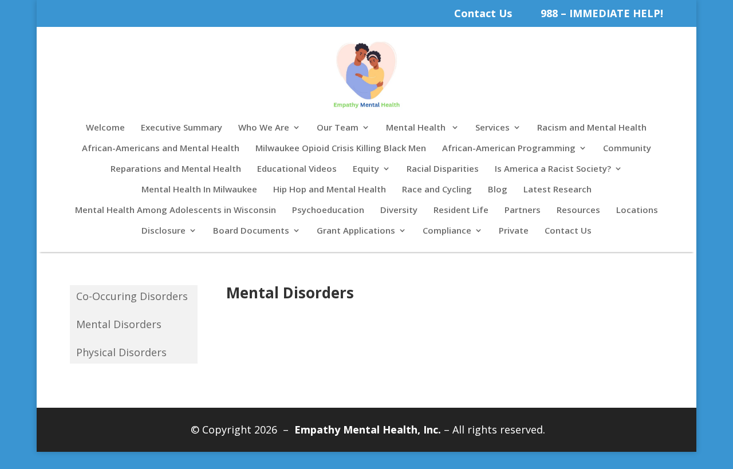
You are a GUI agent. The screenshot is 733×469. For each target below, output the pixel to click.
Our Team (337, 128)
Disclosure (163, 231)
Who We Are (263, 128)
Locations (637, 210)
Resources (578, 210)
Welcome (105, 128)
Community (627, 148)
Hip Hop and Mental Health (329, 190)
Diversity (398, 210)
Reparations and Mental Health (176, 169)
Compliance (447, 231)
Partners (523, 210)
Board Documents (251, 231)
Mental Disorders (118, 324)
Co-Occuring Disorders (132, 296)
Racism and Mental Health (592, 128)
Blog (497, 190)
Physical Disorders (121, 352)
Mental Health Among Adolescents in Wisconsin (175, 210)
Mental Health (417, 128)
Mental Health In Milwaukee (199, 190)
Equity (366, 169)
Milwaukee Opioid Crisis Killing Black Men (340, 148)
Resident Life (461, 210)
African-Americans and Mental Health (160, 148)
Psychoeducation (328, 210)
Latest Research (557, 190)
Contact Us (483, 13)
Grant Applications (356, 231)
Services (492, 128)
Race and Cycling (437, 190)
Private (514, 231)
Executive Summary (181, 128)
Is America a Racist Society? (553, 169)
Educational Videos (297, 169)
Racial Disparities (443, 169)
